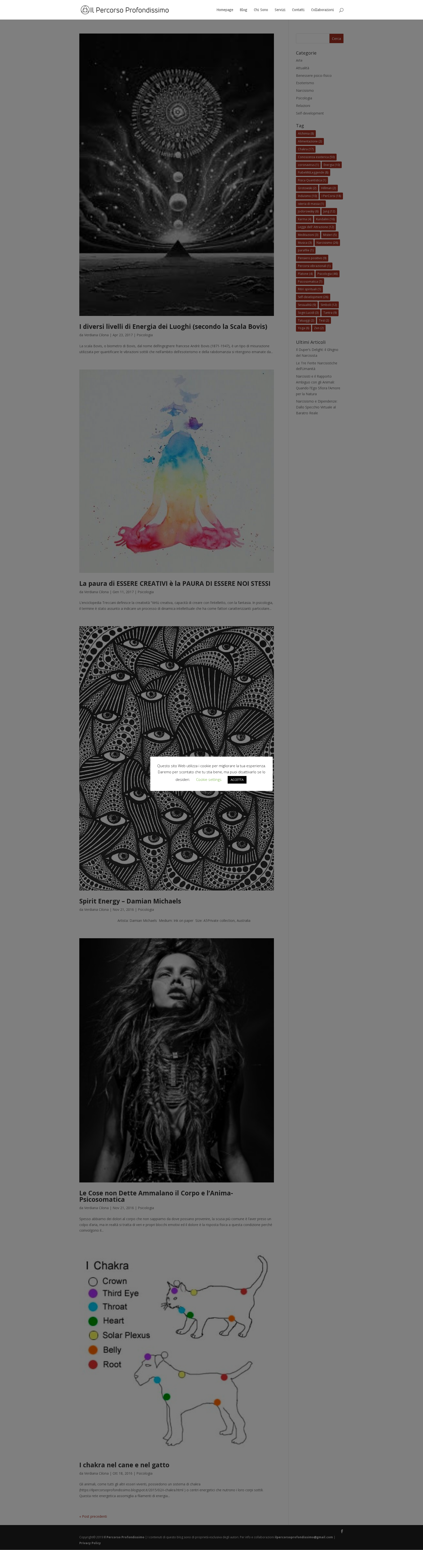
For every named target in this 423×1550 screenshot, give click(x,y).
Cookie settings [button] (209, 779)
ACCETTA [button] (237, 779)
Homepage (225, 10)
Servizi (280, 10)
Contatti (298, 10)
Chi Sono (261, 10)
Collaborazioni (322, 10)
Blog (243, 10)
